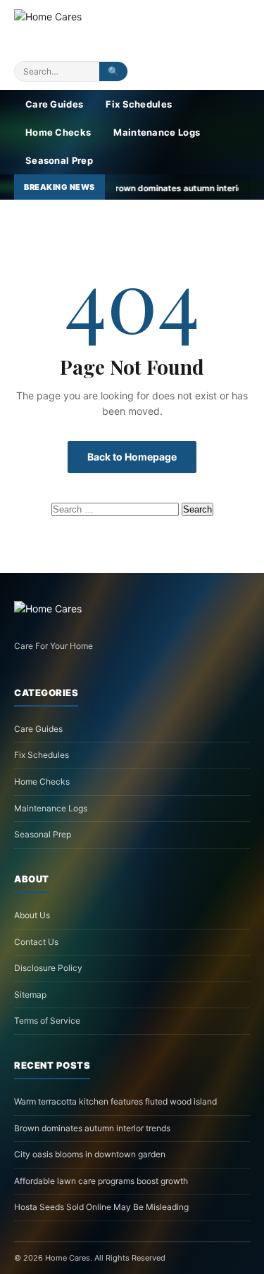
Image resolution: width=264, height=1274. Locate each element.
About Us (32, 915)
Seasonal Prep (59, 160)
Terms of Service (47, 1020)
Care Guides (54, 104)
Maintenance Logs (156, 132)
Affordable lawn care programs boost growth (101, 1181)
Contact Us (36, 942)
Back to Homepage (132, 457)
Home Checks (58, 132)
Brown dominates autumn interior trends (92, 1128)
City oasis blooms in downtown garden (89, 1154)
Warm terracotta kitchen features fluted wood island (115, 1101)
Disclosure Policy (48, 968)
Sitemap (30, 994)
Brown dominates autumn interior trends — (165, 188)
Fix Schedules (139, 104)
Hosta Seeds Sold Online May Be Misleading (101, 1207)
